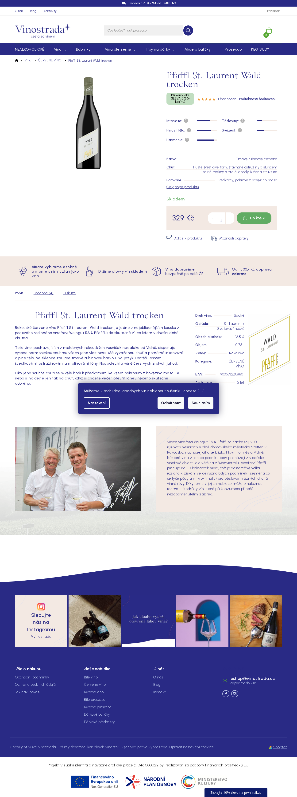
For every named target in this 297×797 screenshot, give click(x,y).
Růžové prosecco (98, 707)
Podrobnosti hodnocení (257, 99)
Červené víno (95, 684)
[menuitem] (29, 49)
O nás (19, 11)
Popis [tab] (19, 293)
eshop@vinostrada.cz (253, 678)
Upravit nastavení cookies (191, 747)
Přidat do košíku (254, 218)
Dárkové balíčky (97, 714)
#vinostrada (41, 636)
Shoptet (280, 747)
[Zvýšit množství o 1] (229, 218)
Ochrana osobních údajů (35, 684)
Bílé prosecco (94, 699)
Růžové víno (94, 692)
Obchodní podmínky (32, 677)
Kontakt (159, 692)
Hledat (188, 30)
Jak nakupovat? (28, 692)
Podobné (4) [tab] (44, 293)
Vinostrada (234, 693)
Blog (33, 11)
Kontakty (50, 11)
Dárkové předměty (99, 722)
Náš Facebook (225, 693)
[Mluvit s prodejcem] (184, 238)
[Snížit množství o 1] (212, 218)
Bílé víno (91, 677)
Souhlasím (201, 403)
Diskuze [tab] (69, 293)
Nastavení (97, 403)
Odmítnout (171, 403)
